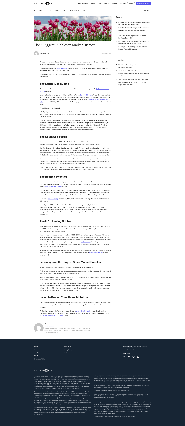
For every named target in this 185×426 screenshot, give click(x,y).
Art (35, 10)
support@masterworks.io (129, 350)
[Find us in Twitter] (129, 356)
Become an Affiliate (39, 359)
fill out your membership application (52, 316)
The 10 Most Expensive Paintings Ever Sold (133, 79)
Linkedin (51, 326)
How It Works (83, 4)
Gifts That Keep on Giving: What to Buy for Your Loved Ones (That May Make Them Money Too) (134, 30)
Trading (123, 4)
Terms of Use (67, 347)
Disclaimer (67, 353)
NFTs (49, 10)
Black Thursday (53, 199)
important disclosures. (125, 382)
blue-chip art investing (83, 311)
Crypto (42, 10)
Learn (114, 4)
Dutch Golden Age (86, 95)
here (113, 413)
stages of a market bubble (53, 186)
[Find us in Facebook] (125, 356)
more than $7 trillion (96, 253)
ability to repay (86, 242)
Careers (36, 350)
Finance (57, 10)
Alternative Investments (71, 10)
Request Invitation (143, 4)
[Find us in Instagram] (134, 356)
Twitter (46, 326)
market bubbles (61, 68)
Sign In (131, 4)
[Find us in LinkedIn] (139, 356)
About (93, 4)
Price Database (104, 4)
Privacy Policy (68, 350)
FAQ (84, 10)
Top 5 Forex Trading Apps (127, 70)
